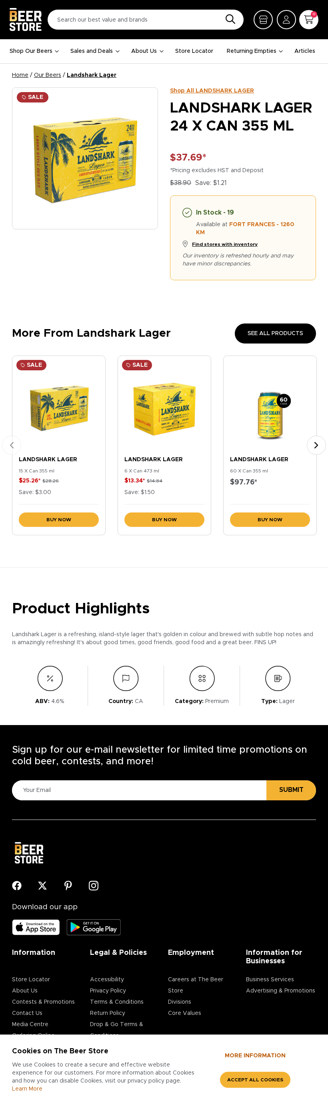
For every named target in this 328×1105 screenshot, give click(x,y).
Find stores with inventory (225, 244)
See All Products (275, 333)
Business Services (270, 979)
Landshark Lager (91, 75)
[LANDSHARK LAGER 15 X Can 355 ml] (58, 404)
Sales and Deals (91, 51)
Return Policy (107, 1013)
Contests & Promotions (43, 1002)
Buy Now (58, 519)
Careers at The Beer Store (195, 985)
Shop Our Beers (31, 51)
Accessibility (107, 979)
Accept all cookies (255, 1079)
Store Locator (194, 51)
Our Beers (47, 75)
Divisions (179, 1002)
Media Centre (30, 1024)
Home (20, 75)
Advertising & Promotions (280, 991)
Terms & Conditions (117, 1002)
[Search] (228, 19)
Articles (304, 51)
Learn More (27, 1089)
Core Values (184, 1013)
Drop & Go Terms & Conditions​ (116, 1030)
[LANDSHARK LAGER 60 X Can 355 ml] (270, 404)
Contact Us (27, 1013)
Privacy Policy (108, 991)
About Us (144, 51)
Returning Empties (251, 51)
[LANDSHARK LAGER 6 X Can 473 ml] (164, 404)
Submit (291, 790)
